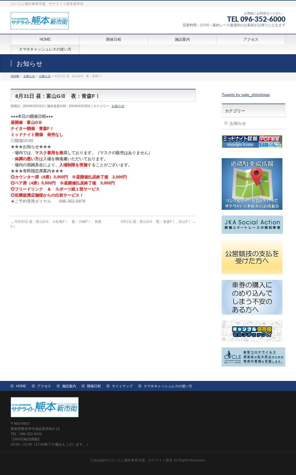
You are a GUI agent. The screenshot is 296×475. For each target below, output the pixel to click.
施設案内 (69, 386)
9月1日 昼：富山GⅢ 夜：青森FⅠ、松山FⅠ (158, 222)
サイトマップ (122, 386)
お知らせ (118, 106)
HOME (21, 386)
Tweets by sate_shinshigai (246, 94)
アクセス (44, 386)
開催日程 (94, 386)
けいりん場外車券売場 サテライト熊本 (141, 460)
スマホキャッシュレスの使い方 (168, 386)
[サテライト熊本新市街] (40, 23)
